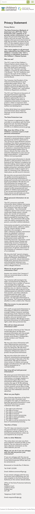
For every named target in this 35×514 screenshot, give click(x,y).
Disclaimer (11, 509)
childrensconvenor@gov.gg (17, 471)
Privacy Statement (20, 509)
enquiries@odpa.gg (14, 497)
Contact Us (3, 509)
